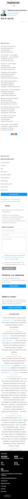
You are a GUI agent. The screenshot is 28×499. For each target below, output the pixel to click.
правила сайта (6, 219)
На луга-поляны (5, 162)
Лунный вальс (4, 187)
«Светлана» (16, 372)
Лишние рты (4, 190)
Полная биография (12, 13)
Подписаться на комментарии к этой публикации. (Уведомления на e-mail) (14, 263)
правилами (7, 259)
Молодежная (4, 181)
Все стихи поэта (11, 15)
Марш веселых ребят (6, 184)
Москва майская (5, 178)
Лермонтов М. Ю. (8, 320)
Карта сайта (3, 491)
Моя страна (4, 171)
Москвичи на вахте (6, 174)
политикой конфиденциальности (14, 257)
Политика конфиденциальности (8, 478)
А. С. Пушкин (6, 379)
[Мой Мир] (16, 134)
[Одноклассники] (14, 134)
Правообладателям (5, 483)
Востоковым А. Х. (7, 365)
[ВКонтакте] (12, 134)
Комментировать (9, 268)
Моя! (2, 168)
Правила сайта (4, 480)
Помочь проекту (14, 286)
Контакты (3, 488)
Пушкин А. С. (6, 336)
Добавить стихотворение (15, 307)
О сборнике (3, 486)
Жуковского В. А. (6, 372)
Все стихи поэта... (14, 194)
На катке (3, 165)
